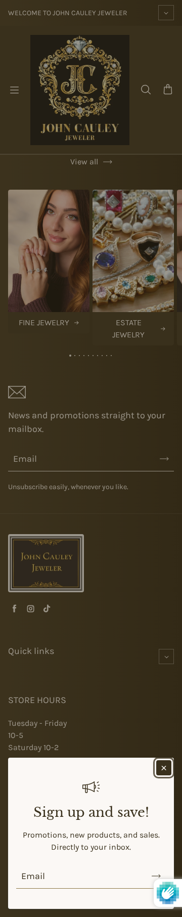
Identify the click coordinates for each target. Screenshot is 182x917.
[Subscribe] (156, 876)
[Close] (163, 767)
